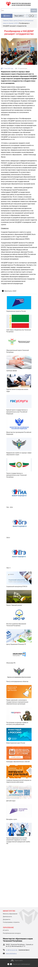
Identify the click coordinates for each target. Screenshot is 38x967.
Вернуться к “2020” (10, 291)
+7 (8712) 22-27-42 (11, 950)
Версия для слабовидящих (21, 964)
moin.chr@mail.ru (11, 953)
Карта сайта (19, 960)
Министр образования (10, 914)
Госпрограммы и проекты (11, 922)
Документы (6, 919)
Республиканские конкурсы (12, 933)
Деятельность (7, 916)
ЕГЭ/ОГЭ (6, 930)
